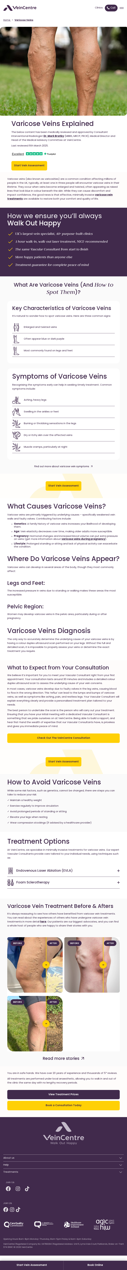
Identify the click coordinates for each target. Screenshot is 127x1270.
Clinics (99, 8)
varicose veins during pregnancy (83, 539)
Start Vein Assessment (32, 1265)
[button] (63, 1157)
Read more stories (61, 1059)
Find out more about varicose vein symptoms (61, 466)
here (43, 922)
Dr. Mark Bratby (53, 136)
